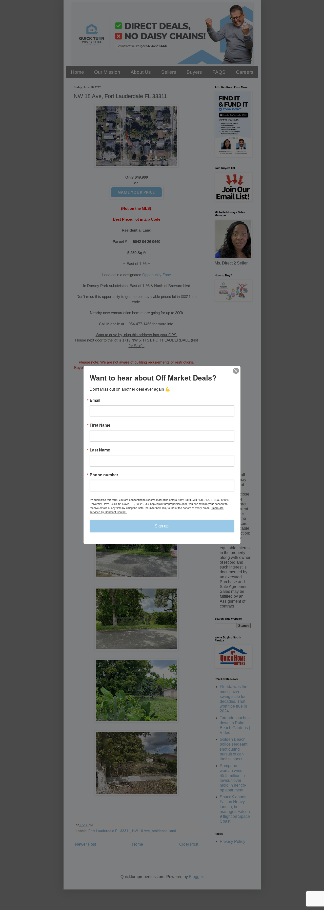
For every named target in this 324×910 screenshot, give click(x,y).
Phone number (104, 475)
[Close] (236, 371)
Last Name (100, 450)
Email (95, 400)
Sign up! (162, 526)
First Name (100, 425)
